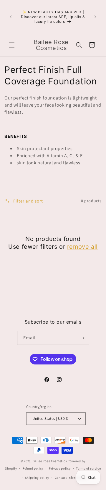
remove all (82, 246)
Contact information (71, 477)
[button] (11, 45)
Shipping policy (37, 477)
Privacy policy (60, 468)
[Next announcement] (95, 16)
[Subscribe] (82, 338)
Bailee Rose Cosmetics (50, 461)
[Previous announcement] (10, 16)
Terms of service (88, 468)
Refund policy (32, 468)
